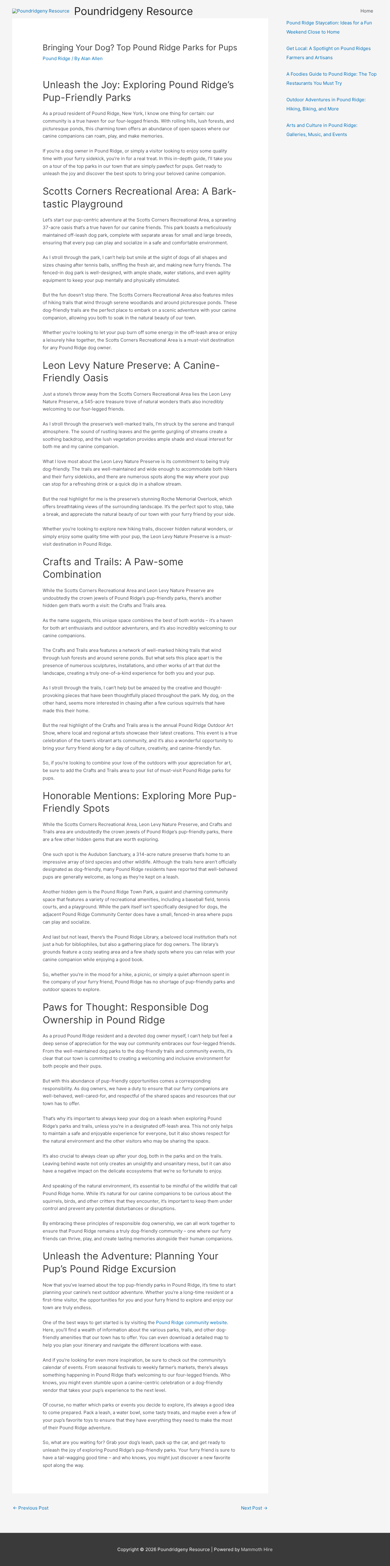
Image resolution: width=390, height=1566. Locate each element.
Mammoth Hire (257, 1549)
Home (366, 11)
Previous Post (30, 1508)
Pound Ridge (56, 58)
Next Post (254, 1508)
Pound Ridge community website (191, 1322)
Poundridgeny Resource (133, 11)
